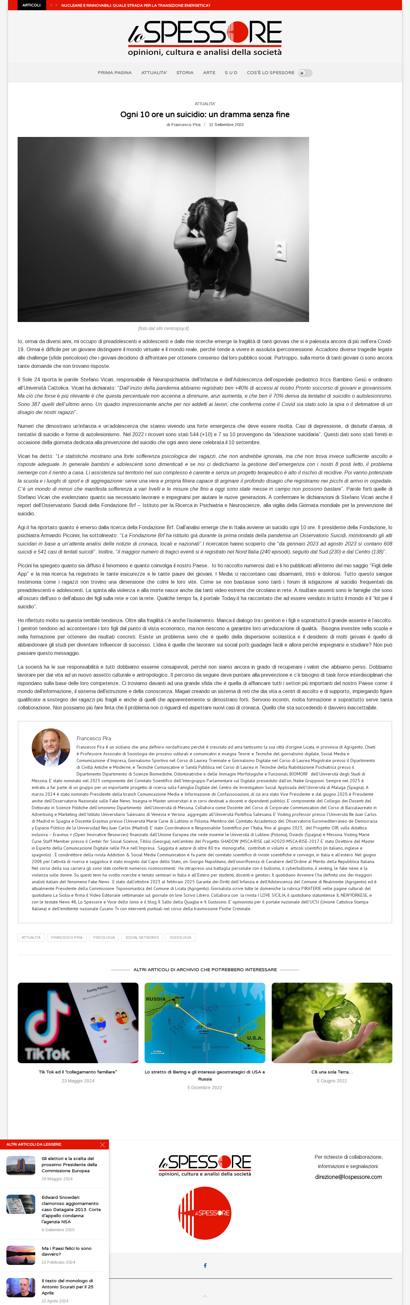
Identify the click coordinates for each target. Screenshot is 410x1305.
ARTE (209, 72)
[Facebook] (205, 1265)
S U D (231, 72)
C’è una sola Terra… (205, 1072)
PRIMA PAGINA (115, 72)
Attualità (31, 937)
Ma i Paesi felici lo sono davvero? (67, 1251)
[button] (51, 5)
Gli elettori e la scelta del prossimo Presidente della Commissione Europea (69, 1165)
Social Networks (142, 937)
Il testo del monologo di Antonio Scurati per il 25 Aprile (68, 1287)
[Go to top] (205, 1296)
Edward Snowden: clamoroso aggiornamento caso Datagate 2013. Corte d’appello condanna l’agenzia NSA (71, 1209)
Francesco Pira (186, 124)
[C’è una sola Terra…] (205, 1023)
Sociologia (180, 937)
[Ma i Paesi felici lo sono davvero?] (20, 1255)
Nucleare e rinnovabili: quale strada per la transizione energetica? (136, 5)
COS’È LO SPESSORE (270, 72)
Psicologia (104, 937)
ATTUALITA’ (154, 72)
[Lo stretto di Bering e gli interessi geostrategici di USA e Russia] (78, 1023)
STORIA (184, 72)
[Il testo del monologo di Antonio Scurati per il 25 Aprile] (20, 1287)
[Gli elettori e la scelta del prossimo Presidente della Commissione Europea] (20, 1165)
